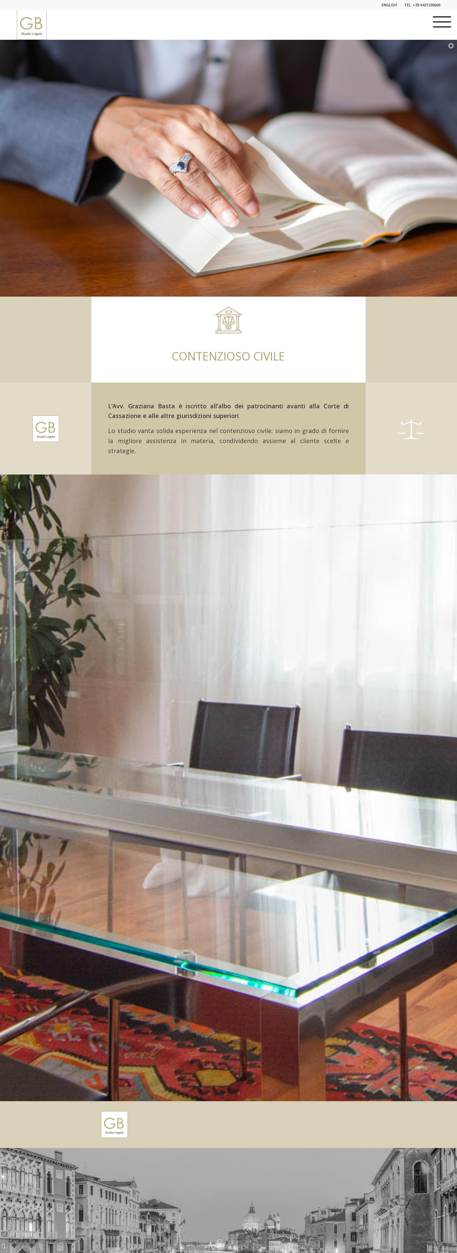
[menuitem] (389, 5)
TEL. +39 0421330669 (422, 4)
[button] (442, 22)
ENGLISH (389, 4)
